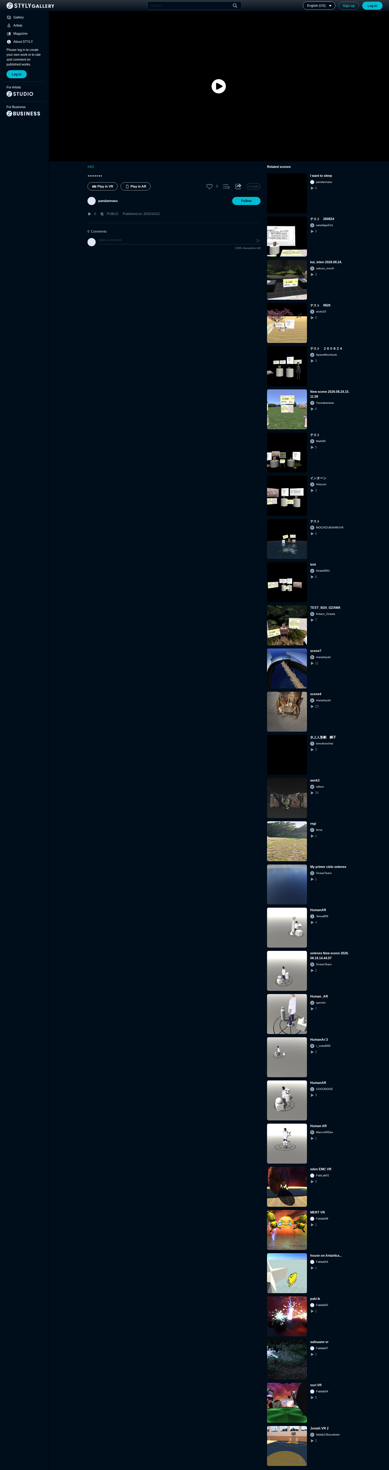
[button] (209, 186)
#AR (91, 167)
